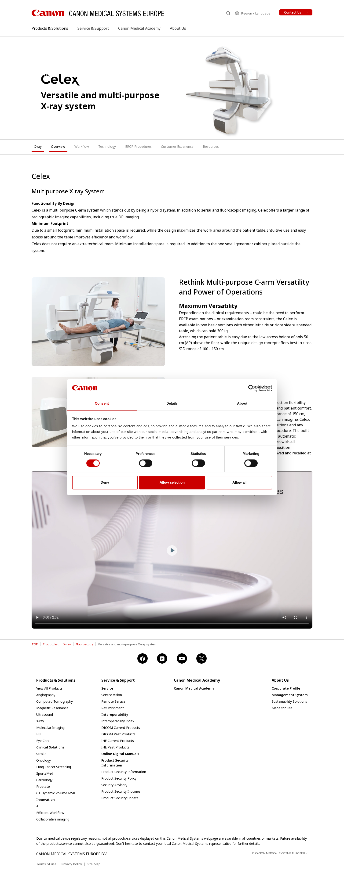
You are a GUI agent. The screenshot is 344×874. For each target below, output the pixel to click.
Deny (105, 483)
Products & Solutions (50, 28)
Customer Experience (177, 146)
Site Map (93, 864)
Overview (58, 146)
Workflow (81, 146)
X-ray (38, 146)
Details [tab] (172, 404)
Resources (211, 146)
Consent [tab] (102, 404)
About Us (178, 28)
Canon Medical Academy (139, 28)
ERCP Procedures (138, 146)
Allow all (239, 483)
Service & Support (93, 28)
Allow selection (172, 483)
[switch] (145, 463)
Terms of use (46, 864)
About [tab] (242, 404)
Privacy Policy (71, 864)
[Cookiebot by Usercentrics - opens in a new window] (251, 388)
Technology (107, 146)
